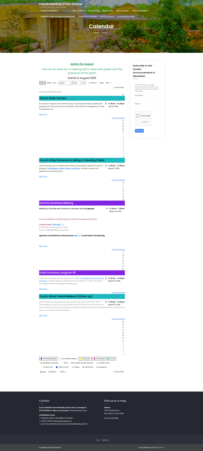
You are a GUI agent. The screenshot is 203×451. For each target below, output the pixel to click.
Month (42, 83)
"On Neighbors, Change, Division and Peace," (64, 168)
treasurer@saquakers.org (62, 421)
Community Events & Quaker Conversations (58, 16)
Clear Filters (119, 88)
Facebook (65, 410)
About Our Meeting (139, 11)
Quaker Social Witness (87, 16)
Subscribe (52, 372)
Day (54, 83)
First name (139, 95)
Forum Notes (93, 11)
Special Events (78, 11)
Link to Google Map (111, 418)
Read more (43, 114)
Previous (93, 83)
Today (101, 83)
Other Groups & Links (125, 16)
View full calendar (118, 118)
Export (62, 372)
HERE (77, 235)
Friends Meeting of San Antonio (60, 4)
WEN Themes (159, 447)
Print (43, 372)
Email (137, 104)
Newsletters (107, 11)
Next (107, 83)
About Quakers (122, 11)
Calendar (65, 11)
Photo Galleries (106, 16)
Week (49, 83)
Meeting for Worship (49, 11)
